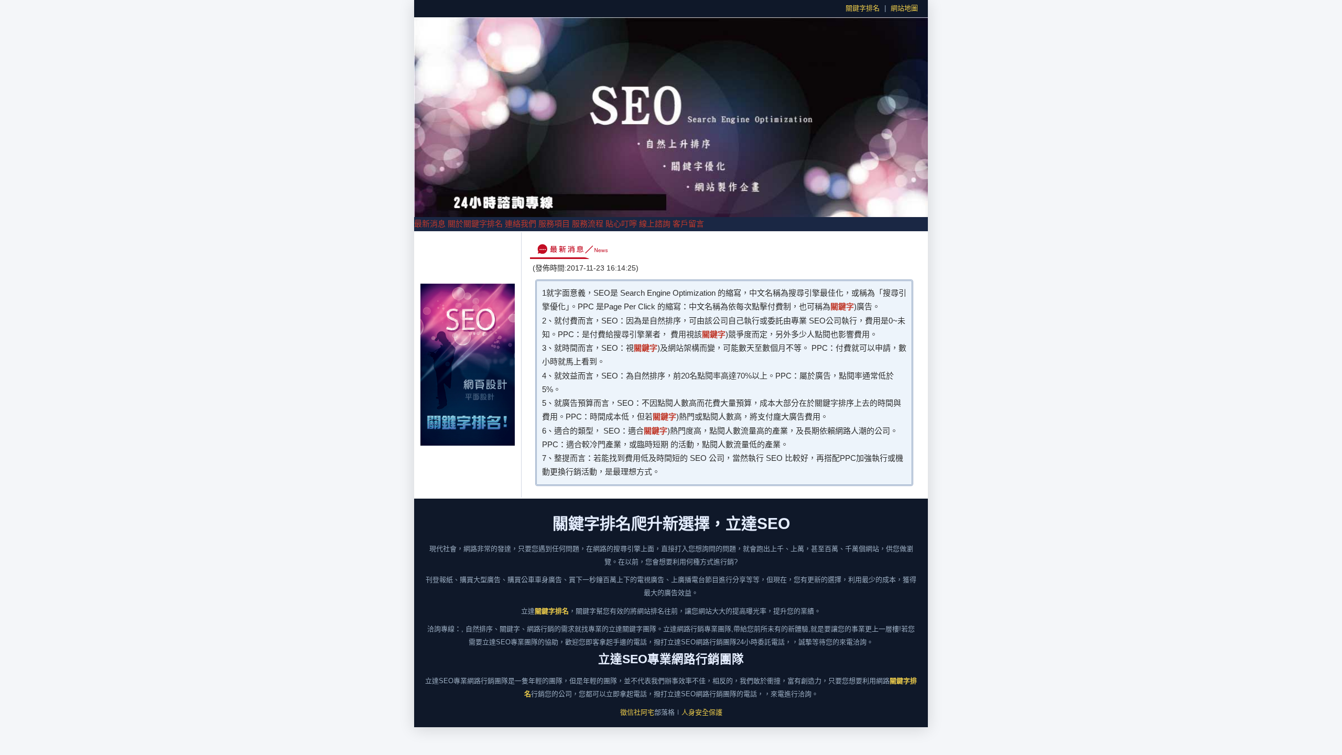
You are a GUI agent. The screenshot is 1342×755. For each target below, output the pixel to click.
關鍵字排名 (863, 8)
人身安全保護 (701, 712)
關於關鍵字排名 (475, 223)
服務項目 (554, 223)
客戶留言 (688, 223)
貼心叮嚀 (621, 223)
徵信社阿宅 (637, 712)
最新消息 (430, 223)
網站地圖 (904, 8)
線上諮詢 (654, 223)
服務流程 (587, 223)
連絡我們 (520, 223)
